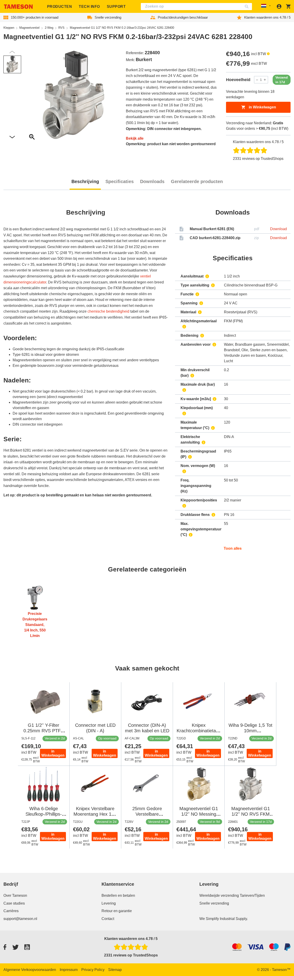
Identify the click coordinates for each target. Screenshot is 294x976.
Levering (109, 903)
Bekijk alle (135, 138)
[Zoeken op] (247, 6)
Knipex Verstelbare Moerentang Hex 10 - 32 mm (95, 814)
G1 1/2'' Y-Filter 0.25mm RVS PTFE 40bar (43, 731)
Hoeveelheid (238, 79)
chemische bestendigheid (108, 311)
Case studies (14, 903)
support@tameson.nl (20, 919)
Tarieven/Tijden (252, 895)
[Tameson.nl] (18, 6)
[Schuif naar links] (12, 137)
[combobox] (196, 6)
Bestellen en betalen (118, 895)
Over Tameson (15, 895)
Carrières (11, 911)
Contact (108, 919)
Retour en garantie (117, 911)
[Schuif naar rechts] (12, 52)
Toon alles (233, 548)
